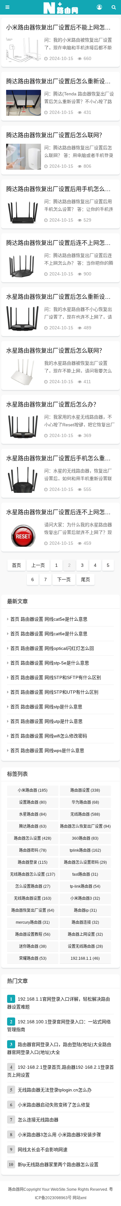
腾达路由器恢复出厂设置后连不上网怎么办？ (60, 243)
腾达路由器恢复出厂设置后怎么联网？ (55, 135)
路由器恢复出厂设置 (32, 910)
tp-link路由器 (85, 886)
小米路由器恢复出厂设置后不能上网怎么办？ (60, 27)
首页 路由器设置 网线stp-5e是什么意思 (49, 662)
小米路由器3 (85, 898)
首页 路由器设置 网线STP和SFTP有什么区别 (55, 677)
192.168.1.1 (85, 958)
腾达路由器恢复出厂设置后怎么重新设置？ (60, 81)
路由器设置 (85, 790)
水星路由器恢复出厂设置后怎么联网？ (55, 350)
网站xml (79, 1198)
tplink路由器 (85, 850)
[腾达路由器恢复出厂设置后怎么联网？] (23, 157)
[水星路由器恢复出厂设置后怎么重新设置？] (23, 318)
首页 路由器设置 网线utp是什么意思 (46, 721)
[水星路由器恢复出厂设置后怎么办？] (23, 426)
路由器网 (16, 1189)
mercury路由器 (33, 922)
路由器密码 (32, 850)
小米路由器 (32, 790)
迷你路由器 (32, 946)
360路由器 (85, 838)
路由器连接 (85, 922)
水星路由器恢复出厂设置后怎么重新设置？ (60, 297)
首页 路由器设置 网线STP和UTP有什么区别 (54, 692)
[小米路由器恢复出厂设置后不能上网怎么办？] (23, 49)
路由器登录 (32, 862)
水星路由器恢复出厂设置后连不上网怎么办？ (60, 512)
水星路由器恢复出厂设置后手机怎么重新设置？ (60, 458)
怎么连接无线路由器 (38, 1119)
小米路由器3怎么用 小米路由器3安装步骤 (59, 1134)
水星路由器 (32, 814)
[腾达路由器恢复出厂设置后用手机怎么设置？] (23, 211)
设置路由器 (32, 802)
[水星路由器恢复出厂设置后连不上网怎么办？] (23, 534)
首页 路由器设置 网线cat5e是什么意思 (48, 619)
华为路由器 (85, 802)
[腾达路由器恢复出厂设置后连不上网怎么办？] (23, 264)
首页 (16, 565)
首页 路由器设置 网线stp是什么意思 (46, 706)
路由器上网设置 (85, 934)
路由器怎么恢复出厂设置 (85, 826)
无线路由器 (85, 814)
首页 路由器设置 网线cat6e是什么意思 (48, 633)
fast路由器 (85, 874)
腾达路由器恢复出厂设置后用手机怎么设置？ (60, 189)
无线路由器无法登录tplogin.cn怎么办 (55, 1089)
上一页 (38, 565)
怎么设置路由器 (32, 886)
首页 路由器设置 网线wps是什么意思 (47, 750)
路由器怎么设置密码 (85, 862)
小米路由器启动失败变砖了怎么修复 (54, 1104)
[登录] (99, 7)
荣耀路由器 (32, 958)
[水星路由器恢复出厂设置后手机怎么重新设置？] (23, 480)
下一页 (64, 579)
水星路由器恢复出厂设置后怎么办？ (52, 404)
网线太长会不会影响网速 (42, 1149)
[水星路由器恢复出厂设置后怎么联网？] (23, 372)
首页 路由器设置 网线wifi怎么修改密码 (48, 735)
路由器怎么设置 (32, 838)
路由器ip (85, 910)
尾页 (85, 579)
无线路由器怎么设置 (32, 874)
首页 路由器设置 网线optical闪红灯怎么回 (52, 648)
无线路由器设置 (32, 898)
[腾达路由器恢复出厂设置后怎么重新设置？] (23, 103)
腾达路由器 (32, 826)
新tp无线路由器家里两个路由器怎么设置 (58, 1164)
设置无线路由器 (85, 946)
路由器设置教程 (32, 934)
